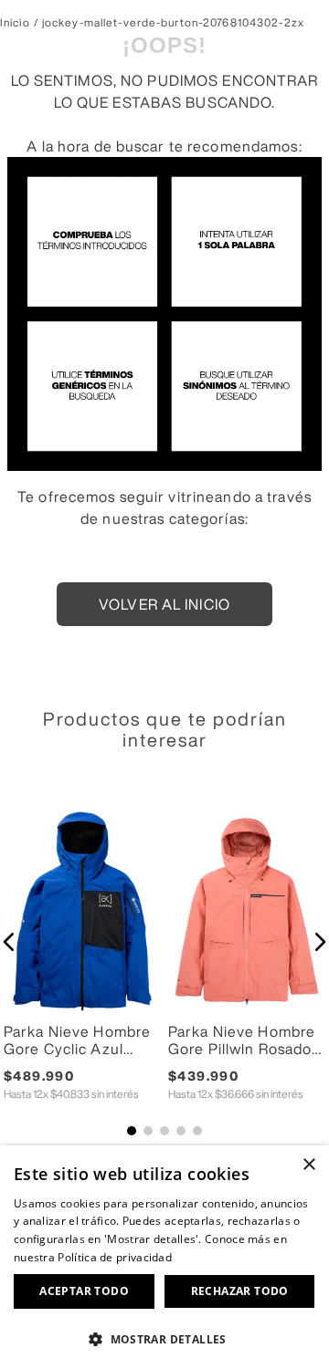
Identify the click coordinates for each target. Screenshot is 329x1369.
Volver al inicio (164, 604)
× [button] (308, 1165)
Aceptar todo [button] (84, 1291)
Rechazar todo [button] (240, 1291)
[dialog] (164, 1257)
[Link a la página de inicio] (15, 22)
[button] (9, 942)
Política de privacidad (115, 1257)
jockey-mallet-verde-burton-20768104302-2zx (173, 22)
